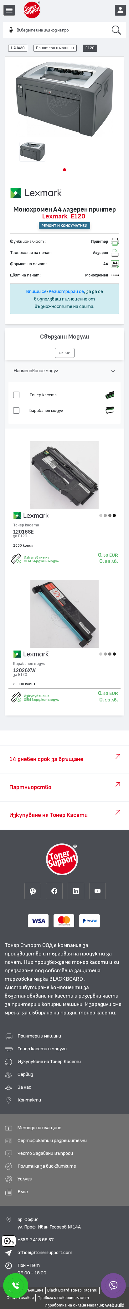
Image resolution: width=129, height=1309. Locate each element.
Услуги (25, 1178)
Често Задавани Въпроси (45, 1153)
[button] (64, 169)
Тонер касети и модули (42, 1048)
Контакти (29, 1099)
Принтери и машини (55, 48)
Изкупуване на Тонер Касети (49, 1061)
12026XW (24, 670)
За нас (24, 1087)
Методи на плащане (39, 1127)
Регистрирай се (66, 291)
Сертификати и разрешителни (52, 1140)
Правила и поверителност (63, 1298)
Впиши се (36, 291)
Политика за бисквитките (47, 1166)
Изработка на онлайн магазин (74, 1305)
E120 (90, 48)
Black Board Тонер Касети (72, 1290)
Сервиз (25, 1074)
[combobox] (55, 30)
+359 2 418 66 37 (36, 1239)
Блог (23, 1191)
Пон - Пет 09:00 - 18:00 (32, 1269)
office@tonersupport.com (45, 1252)
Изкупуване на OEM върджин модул (41, 559)
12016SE (23, 532)
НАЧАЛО (18, 48)
